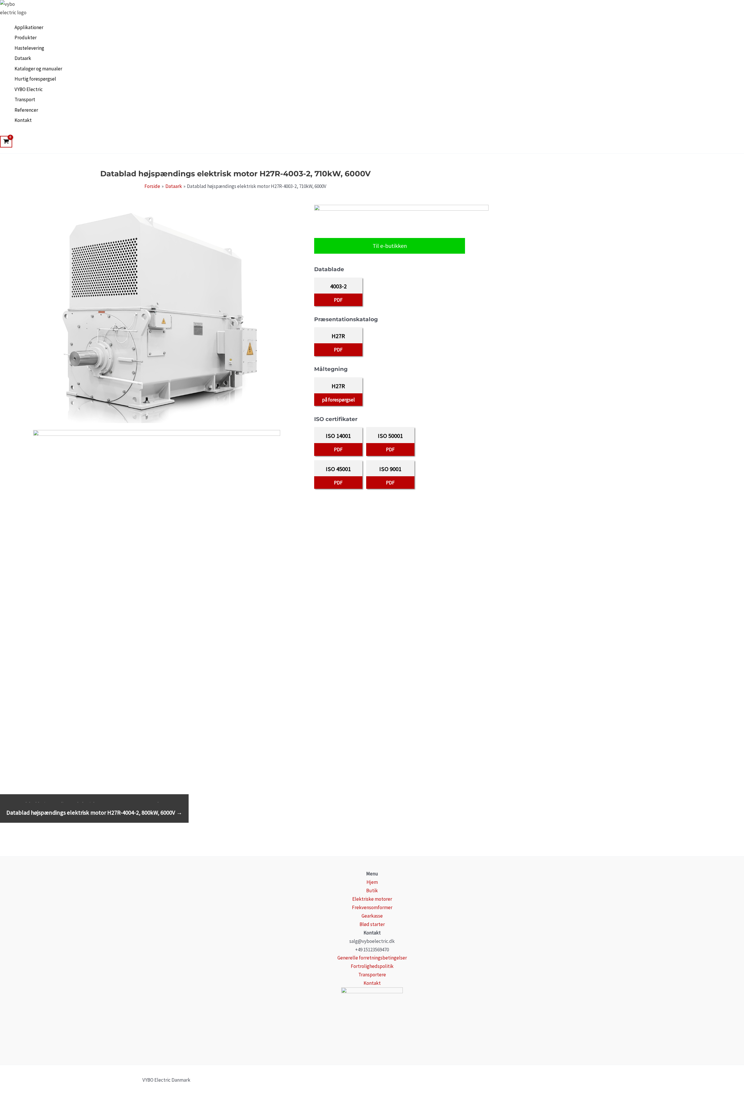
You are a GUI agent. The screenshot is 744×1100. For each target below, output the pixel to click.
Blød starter (372, 924)
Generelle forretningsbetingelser (372, 958)
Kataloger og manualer (38, 68)
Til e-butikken (390, 245)
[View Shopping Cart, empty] (6, 142)
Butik (372, 890)
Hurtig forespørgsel (35, 79)
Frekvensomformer (372, 907)
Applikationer (29, 27)
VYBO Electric (29, 89)
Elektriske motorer (372, 899)
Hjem (372, 882)
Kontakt (23, 120)
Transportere (372, 974)
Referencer (26, 110)
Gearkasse (372, 916)
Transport (25, 99)
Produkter (26, 37)
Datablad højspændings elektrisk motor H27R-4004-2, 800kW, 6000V (94, 812)
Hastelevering (29, 48)
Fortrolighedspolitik (372, 966)
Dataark (23, 58)
